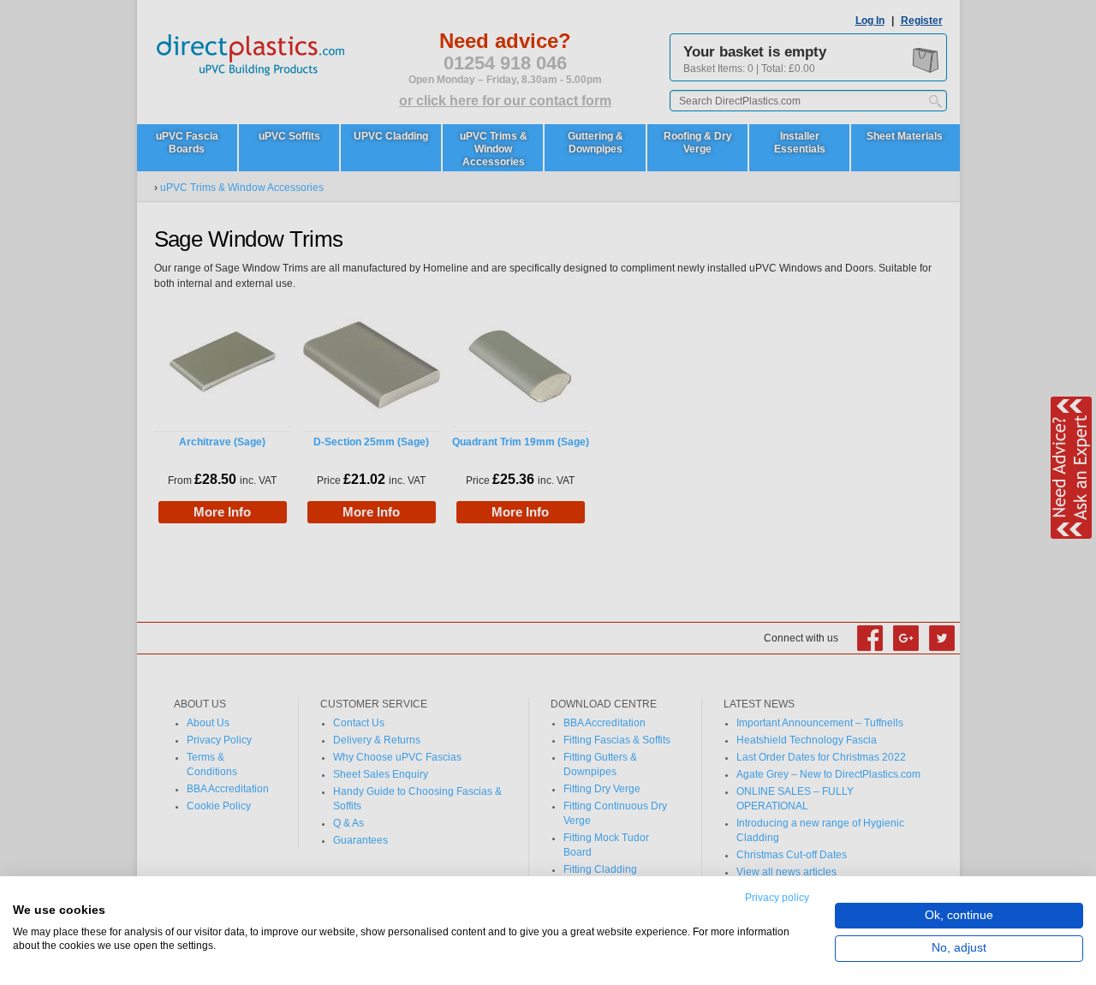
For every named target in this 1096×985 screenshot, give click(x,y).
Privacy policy (777, 898)
